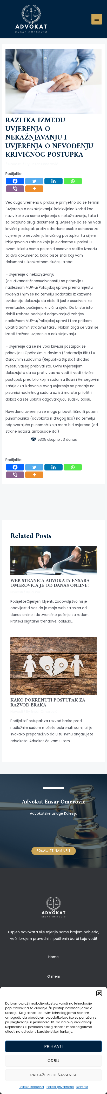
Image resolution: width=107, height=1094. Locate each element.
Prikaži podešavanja (53, 1075)
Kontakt (82, 1087)
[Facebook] (15, 181)
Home (53, 956)
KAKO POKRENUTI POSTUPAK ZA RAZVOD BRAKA (47, 702)
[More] (34, 188)
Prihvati (53, 1046)
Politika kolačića (31, 1087)
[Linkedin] (53, 181)
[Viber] (15, 188)
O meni (53, 976)
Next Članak (54, 507)
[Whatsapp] (73, 181)
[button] (99, 993)
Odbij (54, 1060)
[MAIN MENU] (96, 19)
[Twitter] (34, 181)
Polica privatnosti (60, 1087)
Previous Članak (54, 493)
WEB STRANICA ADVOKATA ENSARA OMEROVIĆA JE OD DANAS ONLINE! (50, 583)
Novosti (15, 164)
